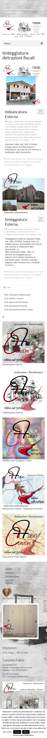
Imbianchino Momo (17, 132)
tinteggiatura (17, 162)
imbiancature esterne (33, 159)
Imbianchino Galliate (11, 129)
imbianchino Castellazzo (31, 126)
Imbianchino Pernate (11, 134)
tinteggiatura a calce (28, 162)
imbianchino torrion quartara (20, 137)
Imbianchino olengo (29, 132)
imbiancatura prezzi (20, 159)
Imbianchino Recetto (24, 134)
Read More (29, 735)
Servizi (21, 140)
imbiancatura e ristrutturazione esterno (20, 231)
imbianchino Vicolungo (11, 140)
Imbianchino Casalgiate (16, 126)
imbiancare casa (10, 159)
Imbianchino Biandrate (26, 124)
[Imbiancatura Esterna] (23, 85)
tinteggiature (28, 165)
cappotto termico (19, 121)
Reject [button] (26, 732)
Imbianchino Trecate (35, 137)
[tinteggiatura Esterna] (23, 193)
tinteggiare (26, 140)
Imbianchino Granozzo (24, 129)
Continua (9, 265)
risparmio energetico (19, 234)
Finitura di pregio (29, 121)
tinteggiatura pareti (19, 165)
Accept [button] (17, 732)
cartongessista (28, 229)
